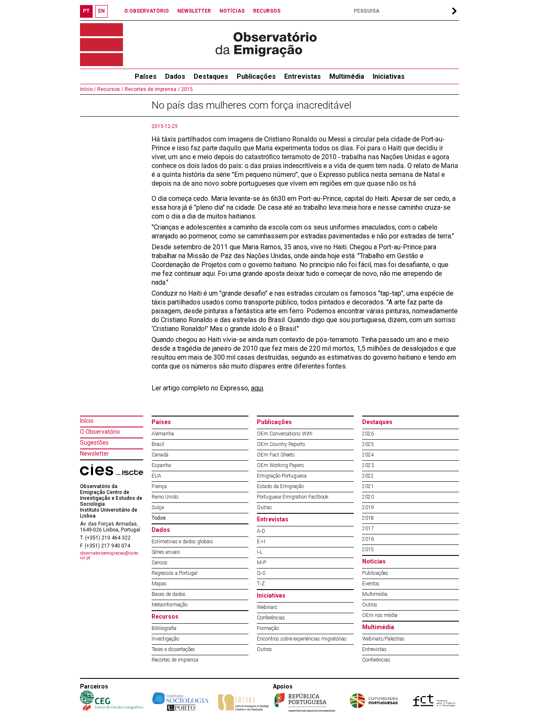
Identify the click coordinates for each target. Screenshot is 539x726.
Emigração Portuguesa (282, 476)
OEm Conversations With (284, 434)
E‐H (261, 541)
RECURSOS (266, 11)
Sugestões (94, 442)
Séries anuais (166, 552)
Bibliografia (164, 628)
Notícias (374, 561)
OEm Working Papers (280, 465)
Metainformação (169, 605)
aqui (257, 388)
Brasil (158, 444)
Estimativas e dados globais (182, 541)
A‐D (261, 531)
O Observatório (100, 431)
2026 (368, 434)
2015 (186, 89)
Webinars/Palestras (383, 639)
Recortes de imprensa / (151, 89)
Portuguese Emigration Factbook (292, 497)
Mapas (159, 584)
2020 (368, 497)
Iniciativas (389, 76)
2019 (368, 507)
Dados (175, 76)
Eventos (370, 584)
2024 (368, 455)
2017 (368, 528)
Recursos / (109, 89)
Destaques (211, 76)
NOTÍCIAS (232, 11)
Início (86, 420)
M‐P (261, 563)
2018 (368, 518)
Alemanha (163, 434)
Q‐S (261, 573)
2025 (368, 444)
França (159, 486)
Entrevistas (302, 76)
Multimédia (346, 76)
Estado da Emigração (280, 486)
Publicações (256, 76)
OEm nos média (380, 615)
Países (161, 422)
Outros (264, 649)
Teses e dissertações (173, 649)
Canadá (160, 455)
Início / (88, 89)
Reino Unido (165, 497)
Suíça (158, 507)
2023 (368, 465)
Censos (160, 563)
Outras (264, 507)
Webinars (267, 607)
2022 (368, 476)
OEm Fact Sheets (276, 455)
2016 (368, 539)
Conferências (271, 618)
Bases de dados (169, 594)
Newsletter (94, 453)
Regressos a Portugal (174, 573)
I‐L (259, 552)
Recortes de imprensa (175, 660)
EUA (156, 476)
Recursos (165, 616)
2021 (368, 486)
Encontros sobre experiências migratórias (302, 639)
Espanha (161, 465)
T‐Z (261, 584)
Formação (268, 628)
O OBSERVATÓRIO (146, 11)
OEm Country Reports (281, 444)
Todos (159, 518)
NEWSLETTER (194, 11)
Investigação (165, 639)
